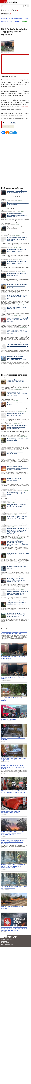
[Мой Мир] (15, 132)
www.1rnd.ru (6, 52)
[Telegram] (11, 132)
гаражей (14, 80)
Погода (25, 18)
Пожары (16, 21)
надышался (25, 107)
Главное (4, 18)
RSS (12, 944)
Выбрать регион (5, 942)
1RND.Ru (13, 123)
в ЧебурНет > (24, 21)
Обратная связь (4, 941)
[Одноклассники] (7, 132)
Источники (18, 18)
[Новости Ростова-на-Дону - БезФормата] (9, 2)
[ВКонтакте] (3, 132)
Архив (11, 18)
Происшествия (6, 21)
